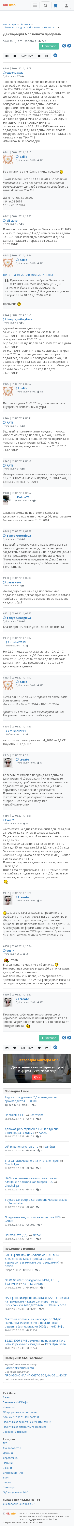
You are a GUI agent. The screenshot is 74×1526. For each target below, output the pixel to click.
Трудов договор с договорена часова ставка (36, 1200)
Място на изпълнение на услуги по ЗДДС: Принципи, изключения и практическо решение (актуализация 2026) (33, 1322)
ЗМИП (6, 1477)
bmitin (9, 1266)
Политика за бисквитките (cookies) (24, 1427)
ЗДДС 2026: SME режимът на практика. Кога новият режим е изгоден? (35, 1342)
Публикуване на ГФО (15, 1492)
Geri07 (9, 1221)
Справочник (10, 1458)
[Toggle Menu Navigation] (35, 5)
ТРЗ (5, 1443)
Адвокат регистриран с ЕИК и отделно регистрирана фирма (32, 1131)
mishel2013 (17, 642)
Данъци (8, 1453)
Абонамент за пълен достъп (21, 1417)
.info (9, 5)
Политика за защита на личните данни (27, 1422)
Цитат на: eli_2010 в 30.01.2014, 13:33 (28, 275)
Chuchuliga (12, 1164)
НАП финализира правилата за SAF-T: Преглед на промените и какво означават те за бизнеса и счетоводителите (37, 1301)
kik (9, 1513)
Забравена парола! (15, 1431)
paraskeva (14, 582)
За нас (7, 1397)
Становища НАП (13, 1472)
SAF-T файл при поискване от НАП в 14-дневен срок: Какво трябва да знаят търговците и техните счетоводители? (32, 1258)
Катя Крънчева (33, 1284)
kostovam (36, 1115)
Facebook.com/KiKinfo (19, 1368)
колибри (49, 1146)
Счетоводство (12, 1448)
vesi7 (10, 820)
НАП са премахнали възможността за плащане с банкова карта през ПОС (31, 1180)
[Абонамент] (56, 5)
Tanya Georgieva (19, 535)
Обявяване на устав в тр (22, 1146)
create (24, 759)
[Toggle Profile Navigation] (66, 5)
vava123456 (15, 73)
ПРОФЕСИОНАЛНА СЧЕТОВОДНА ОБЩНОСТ (36, 1375)
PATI (10, 422)
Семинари (9, 1487)
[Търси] (45, 4)
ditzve (37, 1235)
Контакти (9, 1407)
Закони (7, 1468)
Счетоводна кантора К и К (19, 1504)
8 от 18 (26, 56)
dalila (23, 156)
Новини (8, 1463)
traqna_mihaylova (19, 319)
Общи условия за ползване (20, 1412)
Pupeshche (15, 1203)
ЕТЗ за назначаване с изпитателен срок (32, 1160)
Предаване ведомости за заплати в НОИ (33, 1217)
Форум (7, 1482)
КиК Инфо (57, 1326)
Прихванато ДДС (16, 1235)
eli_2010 (12, 220)
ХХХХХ (33, 1101)
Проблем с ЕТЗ (15, 1115)
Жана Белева (57, 1305)
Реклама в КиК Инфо (15, 1402)
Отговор (50, 46)
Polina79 (23, 497)
